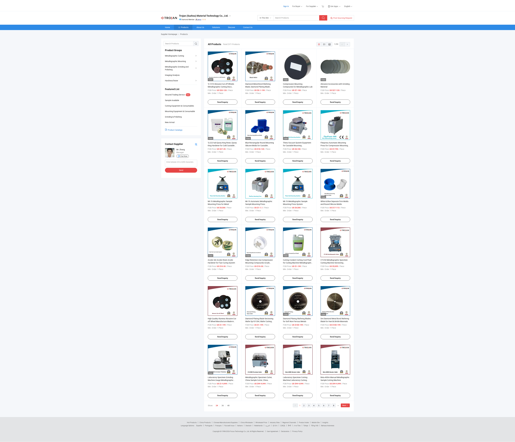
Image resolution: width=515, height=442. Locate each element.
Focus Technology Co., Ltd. (240, 431)
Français (218, 425)
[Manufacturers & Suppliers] (178, 5)
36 (223, 405)
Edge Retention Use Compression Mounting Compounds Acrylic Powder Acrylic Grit (259, 263)
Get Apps (334, 6)
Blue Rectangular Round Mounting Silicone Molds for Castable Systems (259, 145)
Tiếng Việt (314, 425)
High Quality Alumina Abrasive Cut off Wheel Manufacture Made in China (222, 321)
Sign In (286, 6)
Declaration (285, 431)
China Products (205, 422)
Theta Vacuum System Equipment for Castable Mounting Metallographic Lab (297, 145)
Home (167, 27)
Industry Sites (275, 422)
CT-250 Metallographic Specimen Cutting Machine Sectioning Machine (334, 263)
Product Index (304, 422)
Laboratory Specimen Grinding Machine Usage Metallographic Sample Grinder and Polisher (220, 380)
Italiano (240, 425)
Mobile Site (316, 422)
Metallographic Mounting (175, 61)
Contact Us (247, 27)
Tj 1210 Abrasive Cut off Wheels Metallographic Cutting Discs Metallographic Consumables (221, 87)
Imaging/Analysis (172, 75)
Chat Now (183, 156)
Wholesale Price (261, 422)
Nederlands (258, 425)
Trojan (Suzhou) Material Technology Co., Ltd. (203, 15)
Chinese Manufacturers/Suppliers (226, 422)
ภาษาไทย (297, 425)
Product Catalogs (175, 130)
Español (199, 425)
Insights (325, 422)
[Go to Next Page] (347, 44)
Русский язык (229, 425)
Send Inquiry (222, 102)
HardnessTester (171, 80)
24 (217, 405)
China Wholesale (246, 422)
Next (344, 405)
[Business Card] (196, 144)
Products (184, 27)
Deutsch (248, 425)
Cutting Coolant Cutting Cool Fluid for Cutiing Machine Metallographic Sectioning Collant (297, 263)
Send (181, 170)
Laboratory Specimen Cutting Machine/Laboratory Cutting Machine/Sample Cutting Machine (297, 380)
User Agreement (272, 431)
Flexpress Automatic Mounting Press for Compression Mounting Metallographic (334, 145)
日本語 (282, 425)
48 (228, 405)
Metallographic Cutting (174, 55)
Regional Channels (289, 422)
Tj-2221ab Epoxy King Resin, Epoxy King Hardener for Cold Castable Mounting (222, 145)
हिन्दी (289, 425)
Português (208, 425)
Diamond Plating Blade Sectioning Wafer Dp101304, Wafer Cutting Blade (259, 321)
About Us (200, 27)
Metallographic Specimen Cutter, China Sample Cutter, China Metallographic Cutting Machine (258, 380)
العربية (267, 425)
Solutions (216, 27)
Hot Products (192, 422)
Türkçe (305, 425)
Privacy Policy (297, 431)
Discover (231, 27)
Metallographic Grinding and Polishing (177, 68)
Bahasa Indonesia (327, 425)
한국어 (275, 425)
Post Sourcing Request (342, 18)
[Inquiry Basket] (323, 6)
